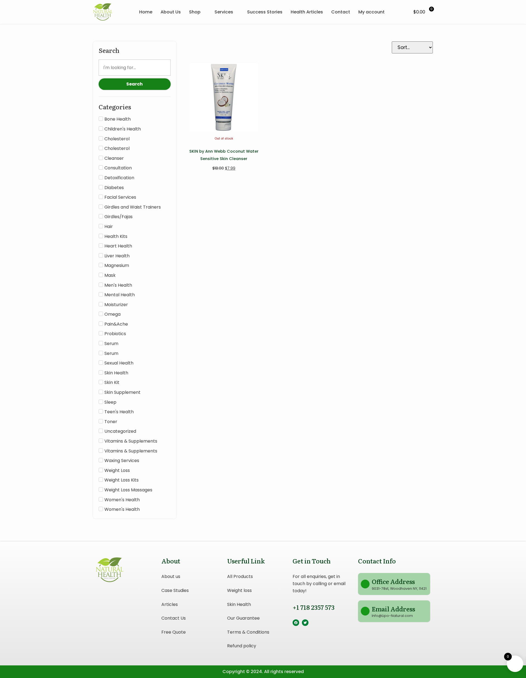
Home (145, 12)
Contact (340, 12)
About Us (171, 12)
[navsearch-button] (401, 12)
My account (371, 12)
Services (224, 12)
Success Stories (264, 12)
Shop (195, 12)
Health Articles (307, 12)
